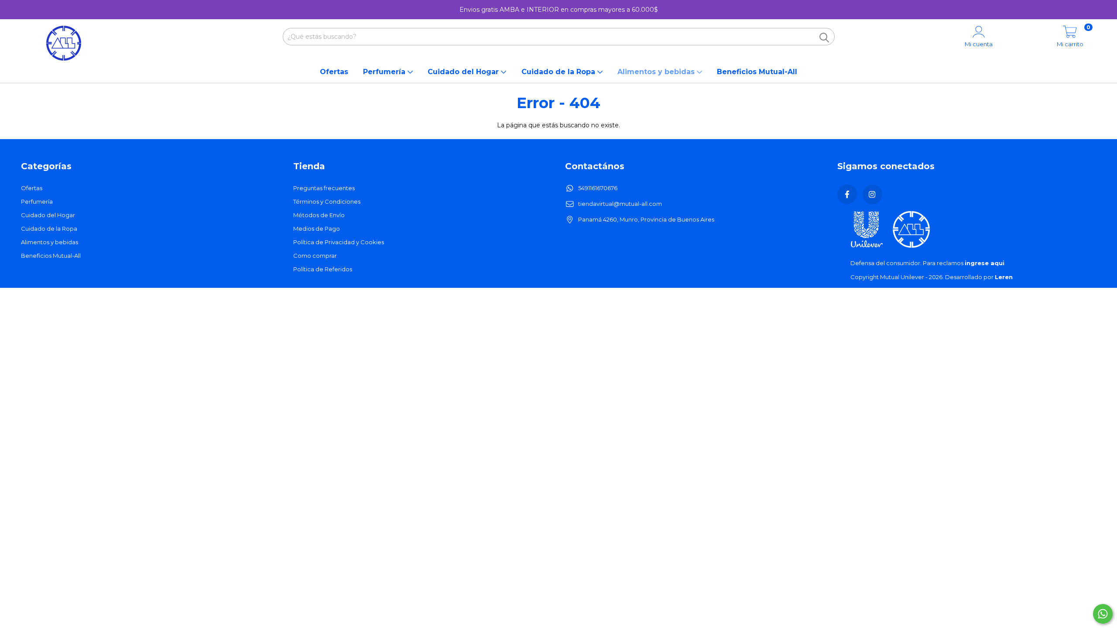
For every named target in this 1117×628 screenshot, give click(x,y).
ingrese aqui (984, 262)
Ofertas (334, 72)
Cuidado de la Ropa (559, 72)
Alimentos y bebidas (657, 72)
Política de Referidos (322, 269)
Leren (1004, 276)
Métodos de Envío (319, 215)
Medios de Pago (316, 228)
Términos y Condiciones (326, 201)
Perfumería (385, 72)
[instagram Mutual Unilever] (872, 194)
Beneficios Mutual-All (757, 72)
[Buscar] (824, 37)
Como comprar (315, 255)
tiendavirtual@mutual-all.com (620, 203)
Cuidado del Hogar (464, 72)
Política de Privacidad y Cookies (338, 242)
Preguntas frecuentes (324, 187)
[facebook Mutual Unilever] (847, 194)
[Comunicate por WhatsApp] (1103, 614)
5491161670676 (597, 187)
